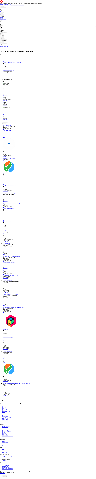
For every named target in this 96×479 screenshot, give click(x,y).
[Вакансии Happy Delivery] (49, 321)
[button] (1, 17)
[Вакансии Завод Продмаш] (49, 144)
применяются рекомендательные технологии (20, 471)
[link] (2, 15)
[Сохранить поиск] (1, 28)
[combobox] (5, 23)
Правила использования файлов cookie (17, 5)
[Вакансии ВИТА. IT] (49, 167)
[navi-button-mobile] (1, 20)
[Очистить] (1, 25)
